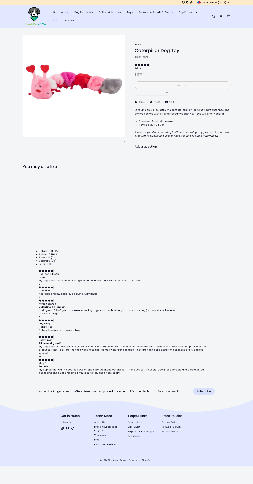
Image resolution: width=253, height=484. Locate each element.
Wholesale (100, 435)
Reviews (69, 20)
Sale (56, 20)
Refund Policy (170, 431)
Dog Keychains (83, 12)
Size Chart (134, 426)
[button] (142, 64)
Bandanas (59, 12)
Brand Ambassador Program (105, 428)
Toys (130, 12)
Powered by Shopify (139, 460)
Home (138, 44)
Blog (96, 439)
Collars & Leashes (110, 12)
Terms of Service (172, 426)
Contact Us (135, 422)
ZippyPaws (141, 56)
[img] (46, 270)
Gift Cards (134, 436)
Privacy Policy (170, 422)
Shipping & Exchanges (141, 431)
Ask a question (146, 147)
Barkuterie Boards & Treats (156, 12)
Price (138, 68)
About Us (99, 422)
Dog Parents (187, 12)
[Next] (123, 141)
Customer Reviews (105, 444)
